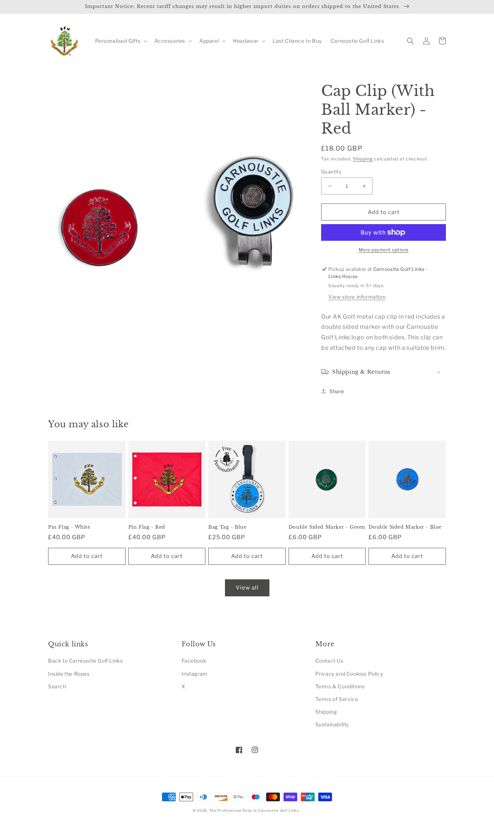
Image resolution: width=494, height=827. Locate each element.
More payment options (384, 249)
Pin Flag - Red (146, 527)
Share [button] (336, 391)
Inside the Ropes (69, 674)
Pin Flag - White (69, 527)
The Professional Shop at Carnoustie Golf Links (254, 810)
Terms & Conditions (340, 686)
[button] (120, 41)
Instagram (194, 674)
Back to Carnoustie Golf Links (85, 661)
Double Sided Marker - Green (327, 527)
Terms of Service (336, 699)
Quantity (331, 172)
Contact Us (329, 661)
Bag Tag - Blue (227, 527)
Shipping (363, 158)
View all (247, 587)
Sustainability (332, 724)
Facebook (194, 661)
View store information (357, 297)
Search (57, 686)
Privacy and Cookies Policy (349, 674)
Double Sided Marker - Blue (405, 527)
